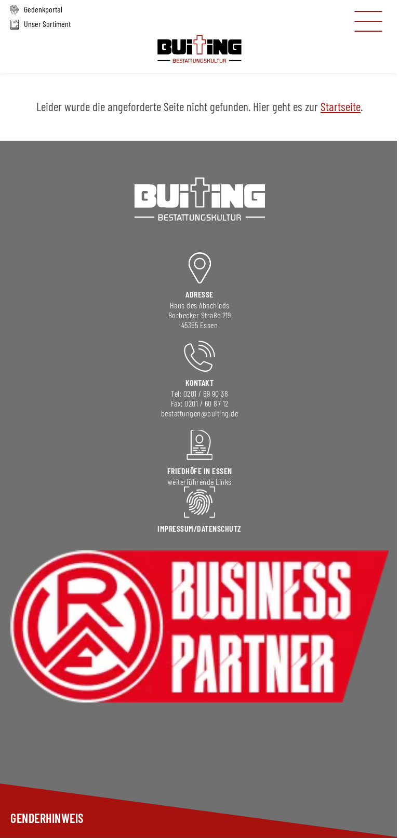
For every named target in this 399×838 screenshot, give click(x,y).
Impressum (175, 528)
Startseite (341, 106)
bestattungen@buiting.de (199, 413)
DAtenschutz (219, 528)
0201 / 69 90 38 (206, 393)
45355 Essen (199, 325)
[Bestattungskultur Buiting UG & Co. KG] (199, 63)
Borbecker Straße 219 (199, 315)
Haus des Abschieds (200, 305)
